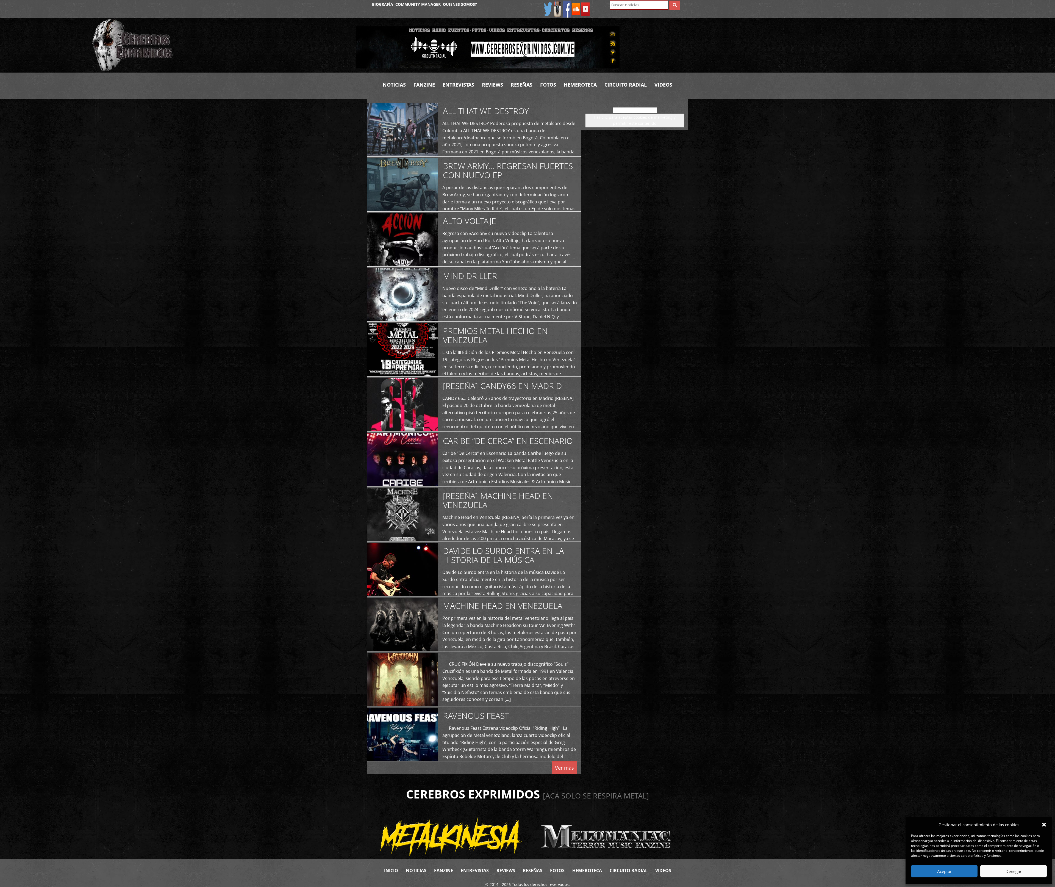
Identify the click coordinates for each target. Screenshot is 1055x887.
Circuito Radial (625, 84)
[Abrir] (488, 46)
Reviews (492, 84)
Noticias (394, 84)
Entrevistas (458, 84)
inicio (391, 870)
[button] (1044, 824)
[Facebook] (567, 8)
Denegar (1013, 871)
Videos (663, 84)
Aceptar (944, 871)
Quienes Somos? (460, 4)
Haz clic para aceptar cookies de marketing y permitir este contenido (635, 120)
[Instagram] (557, 8)
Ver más (564, 767)
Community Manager (418, 4)
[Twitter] (548, 8)
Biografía (382, 4)
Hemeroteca (580, 84)
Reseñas (521, 84)
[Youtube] (585, 8)
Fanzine (424, 84)
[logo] (220, 45)
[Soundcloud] (576, 8)
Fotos (548, 84)
